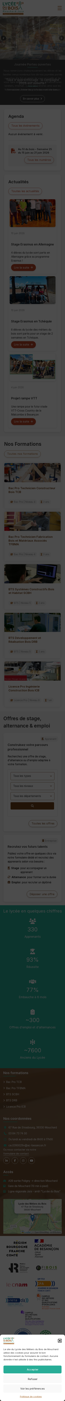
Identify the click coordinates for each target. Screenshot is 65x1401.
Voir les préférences (32, 1388)
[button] (60, 1340)
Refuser (32, 1379)
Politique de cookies (31, 1396)
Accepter (32, 1369)
